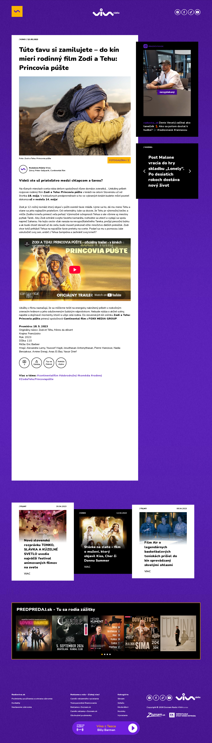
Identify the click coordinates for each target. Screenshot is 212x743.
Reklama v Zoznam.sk (80, 707)
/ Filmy (22, 506)
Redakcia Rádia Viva (40, 168)
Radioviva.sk (18, 694)
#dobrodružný (68, 375)
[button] (102, 654)
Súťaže (121, 703)
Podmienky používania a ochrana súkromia (32, 698)
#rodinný (96, 375)
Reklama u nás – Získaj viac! (85, 694)
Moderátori (123, 707)
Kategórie (123, 694)
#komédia (84, 375)
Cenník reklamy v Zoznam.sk (83, 711)
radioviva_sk (150, 122)
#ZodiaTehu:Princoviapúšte (36, 379)
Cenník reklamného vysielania (84, 698)
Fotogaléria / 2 (119, 160)
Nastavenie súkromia (22, 707)
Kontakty (16, 703)
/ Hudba (147, 147)
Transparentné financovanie (83, 703)
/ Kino (22, 39)
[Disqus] (75, 426)
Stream (121, 698)
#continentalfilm (47, 375)
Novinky (121, 711)
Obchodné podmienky (81, 715)
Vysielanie (123, 715)
